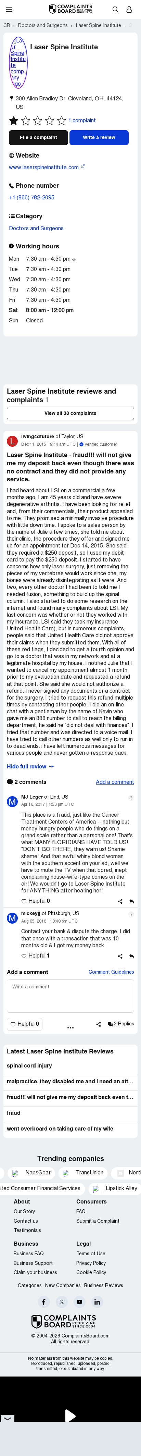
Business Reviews (103, 1286)
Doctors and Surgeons (36, 228)
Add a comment (115, 782)
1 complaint (82, 121)
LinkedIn (97, 1302)
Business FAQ (29, 1254)
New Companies (63, 1286)
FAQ (81, 1212)
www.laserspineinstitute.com (44, 167)
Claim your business (35, 1273)
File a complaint (38, 137)
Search (115, 9)
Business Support (33, 1263)
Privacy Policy (91, 1263)
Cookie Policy (91, 1273)
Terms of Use (90, 1254)
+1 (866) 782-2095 (31, 198)
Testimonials (27, 1231)
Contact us (26, 1221)
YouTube (80, 1302)
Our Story (24, 1212)
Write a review (99, 137)
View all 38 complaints (70, 413)
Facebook (44, 1302)
